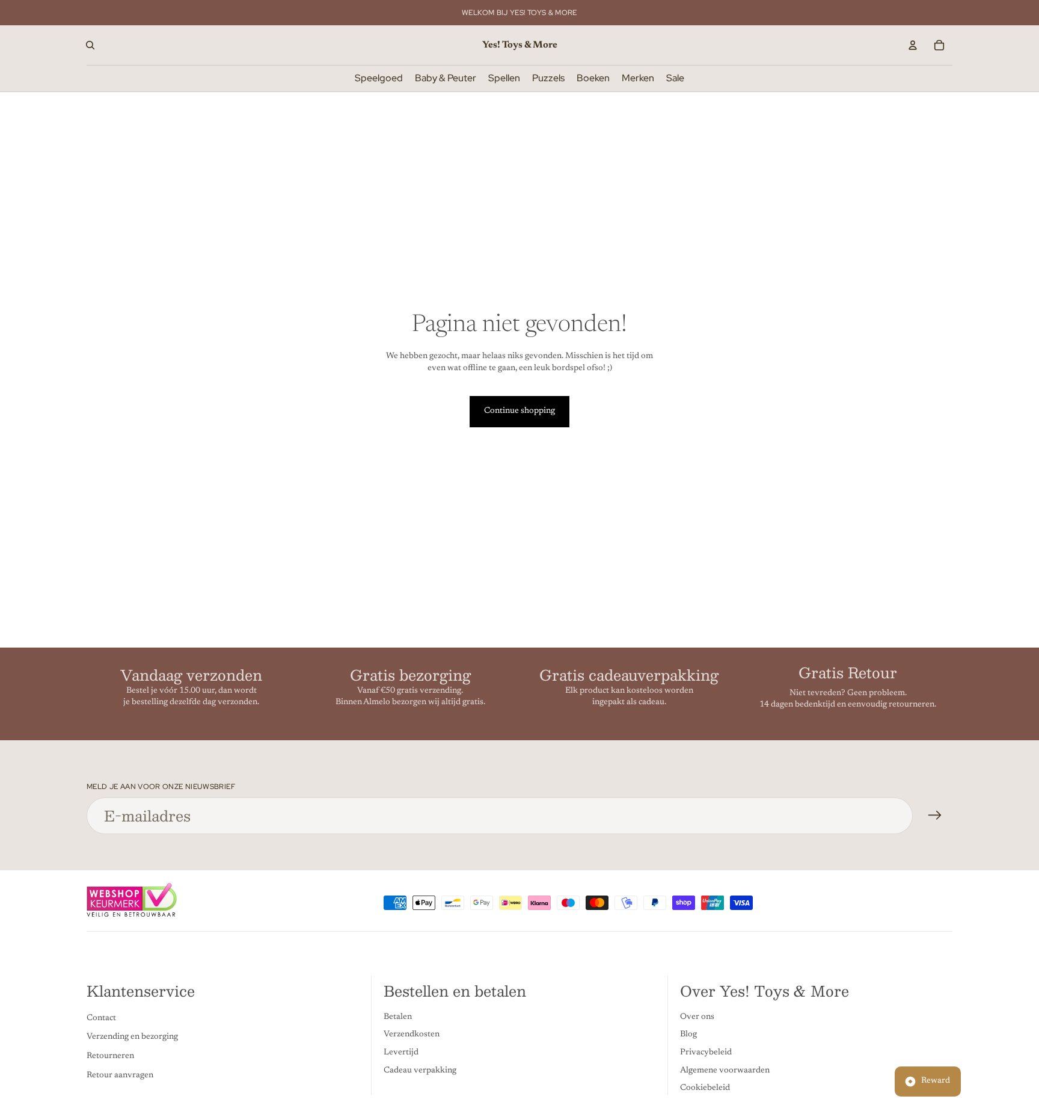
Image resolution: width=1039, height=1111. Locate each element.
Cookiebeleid (705, 1088)
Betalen (398, 1017)
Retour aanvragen (120, 1075)
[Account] (913, 45)
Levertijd (401, 1052)
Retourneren (110, 1056)
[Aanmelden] (935, 815)
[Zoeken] (90, 45)
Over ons (697, 1017)
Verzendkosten (412, 1034)
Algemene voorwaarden (725, 1070)
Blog (688, 1034)
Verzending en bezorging (132, 1037)
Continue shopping (519, 411)
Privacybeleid (706, 1052)
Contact (101, 1018)
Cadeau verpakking (420, 1070)
